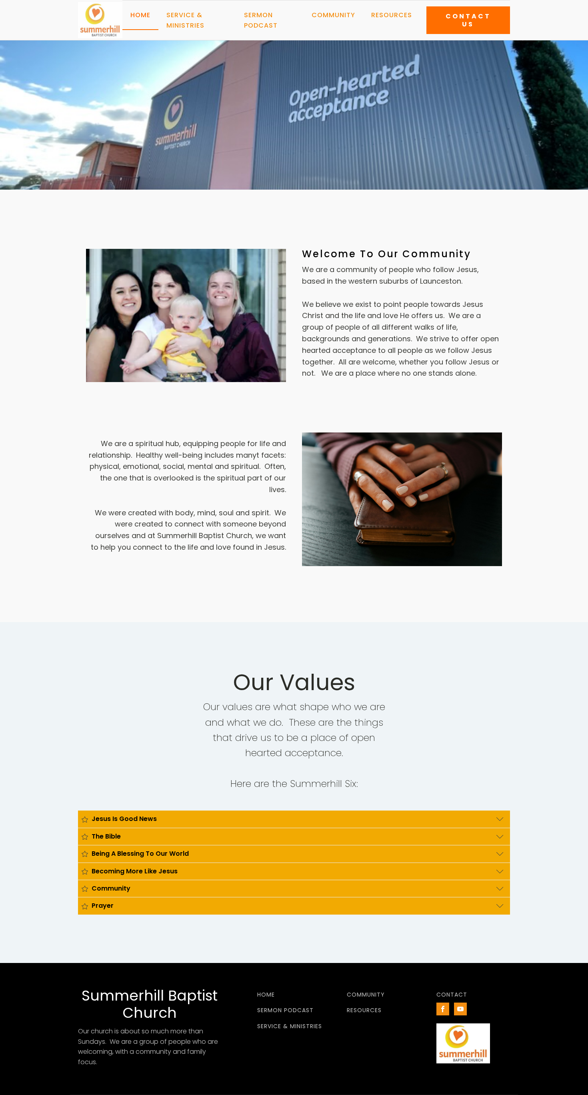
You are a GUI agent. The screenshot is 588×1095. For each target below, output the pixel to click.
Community (333, 15)
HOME (266, 995)
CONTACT (451, 995)
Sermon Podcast (261, 20)
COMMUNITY (366, 995)
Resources (391, 15)
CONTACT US (468, 20)
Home (140, 15)
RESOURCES (364, 1010)
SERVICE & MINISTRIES (289, 1026)
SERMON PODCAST (285, 1010)
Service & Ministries (185, 20)
